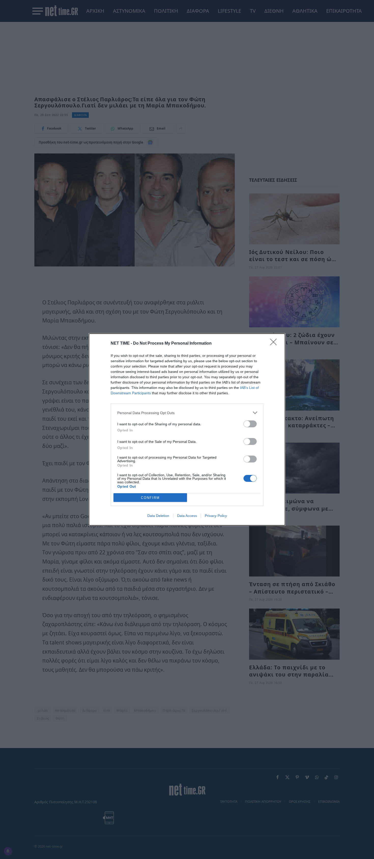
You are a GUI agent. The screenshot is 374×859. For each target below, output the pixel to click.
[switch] (250, 423)
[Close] (275, 343)
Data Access (187, 516)
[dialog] (187, 429)
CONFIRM (150, 498)
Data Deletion (158, 516)
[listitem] (187, 412)
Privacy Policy (216, 516)
